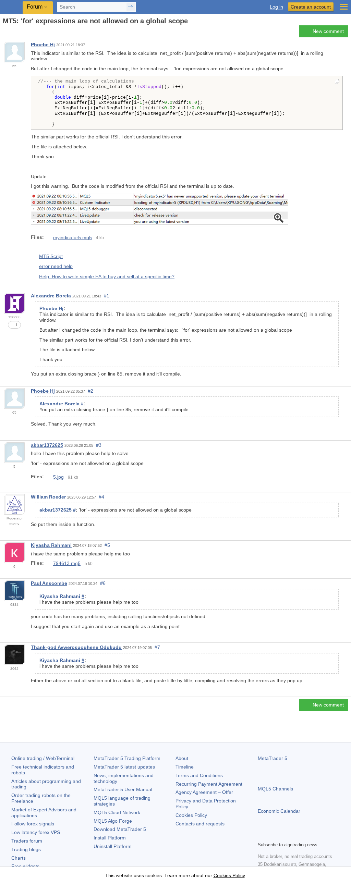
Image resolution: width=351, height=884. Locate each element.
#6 (103, 583)
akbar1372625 (47, 445)
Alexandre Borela (51, 295)
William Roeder (48, 497)
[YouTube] (295, 835)
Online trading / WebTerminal (42, 758)
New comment (328, 31)
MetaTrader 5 (272, 758)
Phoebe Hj (43, 44)
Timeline (185, 767)
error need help (56, 266)
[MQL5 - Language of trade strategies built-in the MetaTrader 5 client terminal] (12, 7)
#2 (90, 391)
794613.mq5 (67, 563)
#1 (106, 295)
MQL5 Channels (275, 788)
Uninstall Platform (113, 846)
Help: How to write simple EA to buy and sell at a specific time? (106, 276)
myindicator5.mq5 (72, 237)
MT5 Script (51, 256)
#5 (107, 545)
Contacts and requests (200, 823)
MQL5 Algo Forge (113, 821)
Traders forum (26, 841)
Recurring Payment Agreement (209, 784)
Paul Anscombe (49, 583)
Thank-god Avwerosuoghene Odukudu (76, 647)
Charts (18, 858)
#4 (101, 497)
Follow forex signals (32, 823)
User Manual (123, 789)
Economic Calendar (279, 811)
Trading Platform (127, 758)
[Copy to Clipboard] (337, 81)
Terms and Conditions (199, 775)
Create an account (311, 7)
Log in (276, 7)
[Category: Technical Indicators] (13, 33)
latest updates (124, 767)
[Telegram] (273, 835)
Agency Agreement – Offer (204, 792)
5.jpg (58, 477)
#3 (98, 445)
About (182, 758)
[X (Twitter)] (284, 835)
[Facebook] (262, 835)
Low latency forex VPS (35, 832)
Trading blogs (26, 849)
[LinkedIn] (306, 835)
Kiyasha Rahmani (51, 545)
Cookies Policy (191, 815)
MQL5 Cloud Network (117, 812)
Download (120, 829)
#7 (157, 647)
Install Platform (110, 837)
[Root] (5, 33)
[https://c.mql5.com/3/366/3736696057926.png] (159, 209)
